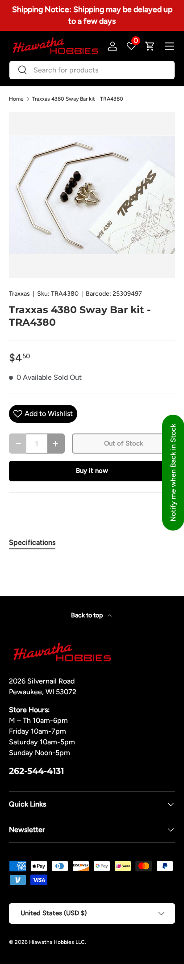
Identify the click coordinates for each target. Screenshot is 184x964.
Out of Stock (123, 443)
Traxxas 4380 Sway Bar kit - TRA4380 (77, 99)
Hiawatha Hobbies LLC (57, 942)
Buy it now (92, 471)
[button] (150, 46)
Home (16, 99)
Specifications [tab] (32, 542)
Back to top (87, 615)
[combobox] (92, 70)
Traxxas (19, 293)
